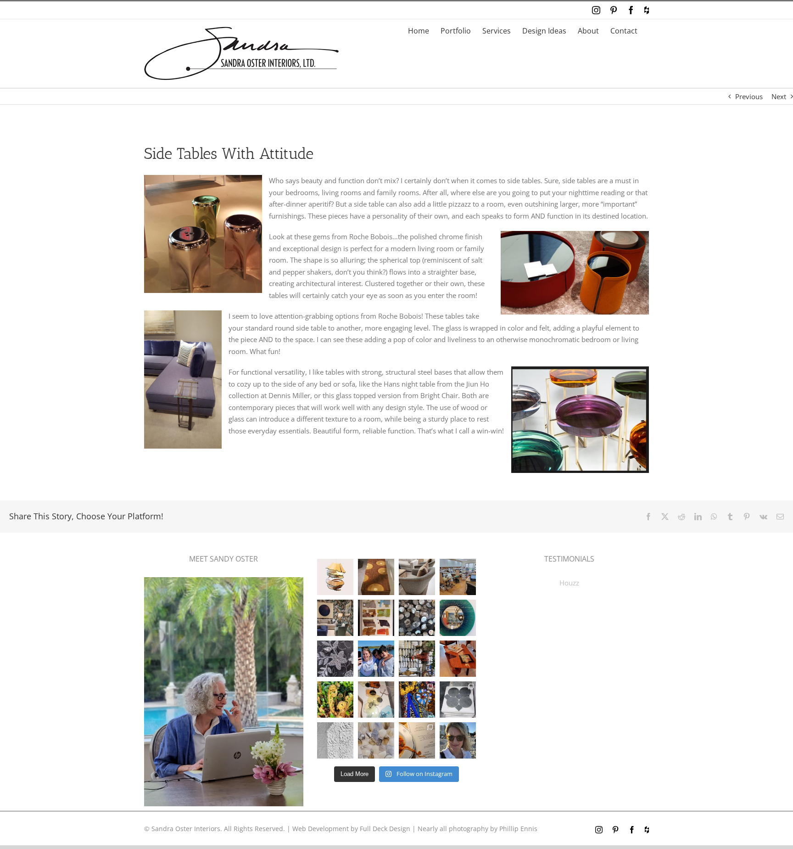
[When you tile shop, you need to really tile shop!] (458, 699)
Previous (749, 96)
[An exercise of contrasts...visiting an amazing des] (417, 659)
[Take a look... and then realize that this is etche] (335, 659)
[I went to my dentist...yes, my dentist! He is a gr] (458, 577)
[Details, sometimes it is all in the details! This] (417, 577)
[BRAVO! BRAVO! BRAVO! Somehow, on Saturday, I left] (417, 740)
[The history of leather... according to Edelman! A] (376, 618)
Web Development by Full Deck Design (351, 828)
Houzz (569, 582)
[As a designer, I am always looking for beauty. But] (376, 577)
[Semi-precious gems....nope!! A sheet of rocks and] (376, 740)
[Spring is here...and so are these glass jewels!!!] (376, 699)
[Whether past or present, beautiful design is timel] (335, 618)
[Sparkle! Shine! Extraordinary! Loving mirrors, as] (458, 618)
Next (778, 96)
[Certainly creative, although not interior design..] (335, 699)
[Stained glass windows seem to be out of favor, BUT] (417, 699)
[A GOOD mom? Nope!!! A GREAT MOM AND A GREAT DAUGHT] (376, 659)
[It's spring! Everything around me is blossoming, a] (335, 740)
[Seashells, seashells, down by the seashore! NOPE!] (417, 618)
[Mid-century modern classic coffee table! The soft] (458, 659)
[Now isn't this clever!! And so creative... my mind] (335, 577)
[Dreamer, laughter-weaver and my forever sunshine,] (458, 740)
